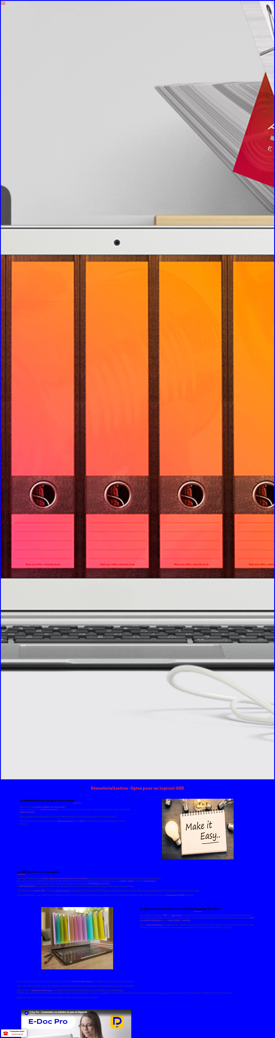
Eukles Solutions (63, 890)
